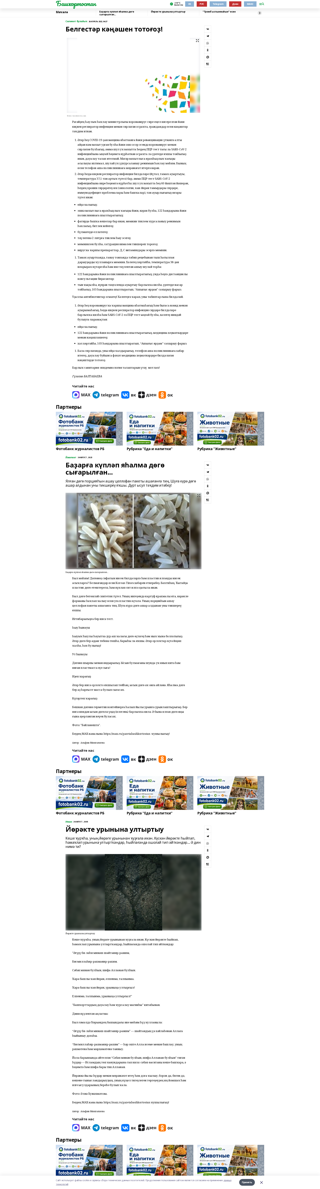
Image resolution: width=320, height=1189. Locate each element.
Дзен (235, 3)
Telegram (218, 3)
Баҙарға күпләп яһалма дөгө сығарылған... (116, 13)
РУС (202, 3)
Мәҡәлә (62, 12)
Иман (69, 821)
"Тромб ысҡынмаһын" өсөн (219, 11)
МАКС (250, 3)
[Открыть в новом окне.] (81, 395)
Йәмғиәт (71, 457)
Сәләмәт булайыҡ (76, 21)
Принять (247, 1182)
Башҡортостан (76, 3)
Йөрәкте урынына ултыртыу (168, 11)
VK (189, 3)
